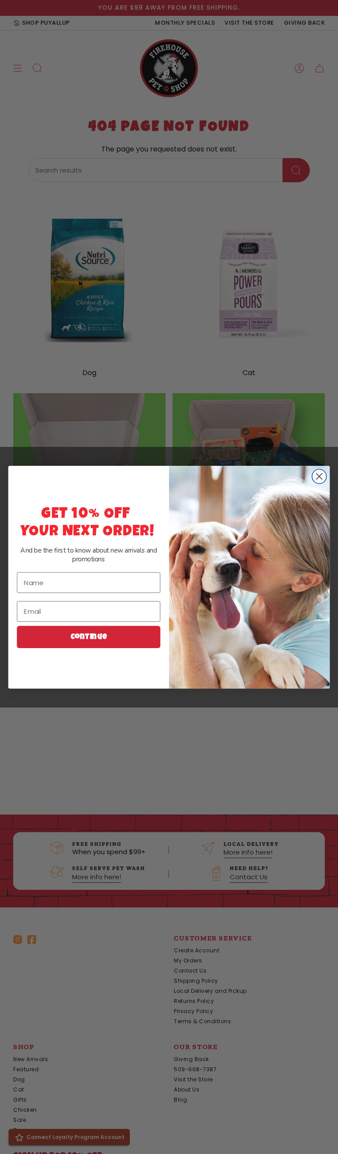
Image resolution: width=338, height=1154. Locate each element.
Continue (88, 637)
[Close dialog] (319, 476)
